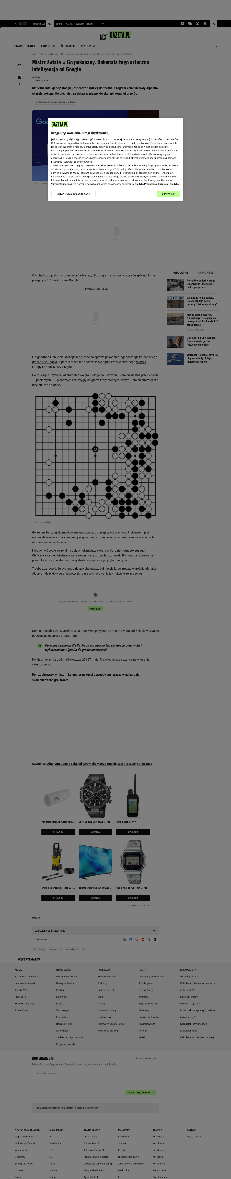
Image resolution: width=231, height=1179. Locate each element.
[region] (115, 159)
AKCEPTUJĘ (168, 194)
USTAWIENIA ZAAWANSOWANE (73, 194)
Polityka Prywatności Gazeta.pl (151, 184)
